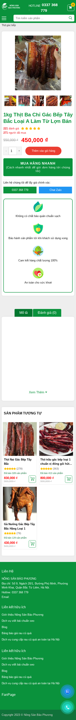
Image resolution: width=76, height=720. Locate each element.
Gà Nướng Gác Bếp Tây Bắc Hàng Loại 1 (19, 526)
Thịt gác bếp (9, 25)
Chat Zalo (55, 190)
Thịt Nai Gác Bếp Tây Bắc (17, 462)
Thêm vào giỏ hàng (43, 150)
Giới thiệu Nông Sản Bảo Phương (22, 614)
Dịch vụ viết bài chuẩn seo (18, 620)
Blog (4, 627)
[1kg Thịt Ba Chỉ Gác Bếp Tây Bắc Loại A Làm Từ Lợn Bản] (10, 100)
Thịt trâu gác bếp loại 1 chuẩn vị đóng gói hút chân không (55, 462)
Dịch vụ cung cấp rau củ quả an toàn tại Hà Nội (31, 639)
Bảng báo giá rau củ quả (16, 633)
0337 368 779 (20, 190)
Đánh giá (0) (47, 312)
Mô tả (23, 312)
